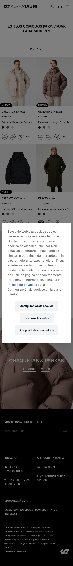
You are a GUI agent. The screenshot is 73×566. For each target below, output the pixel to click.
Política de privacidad (23, 284)
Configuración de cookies (36, 306)
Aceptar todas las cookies (37, 330)
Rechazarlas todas (37, 318)
